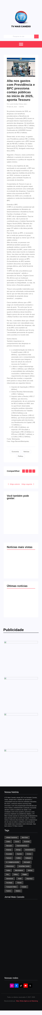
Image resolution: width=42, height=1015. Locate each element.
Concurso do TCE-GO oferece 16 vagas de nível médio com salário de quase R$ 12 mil (27, 515)
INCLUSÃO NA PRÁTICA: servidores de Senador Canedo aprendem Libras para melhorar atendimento (28, 600)
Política (20, 456)
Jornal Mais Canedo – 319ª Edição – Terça (19, 958)
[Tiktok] (21, 986)
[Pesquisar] (36, 36)
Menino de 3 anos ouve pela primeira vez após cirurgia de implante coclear (14, 517)
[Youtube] (26, 986)
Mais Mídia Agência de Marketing (27, 1001)
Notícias (26, 451)
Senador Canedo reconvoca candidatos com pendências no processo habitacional (14, 602)
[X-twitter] (30, 986)
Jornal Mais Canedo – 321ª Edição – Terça (19, 934)
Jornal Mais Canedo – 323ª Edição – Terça (19, 910)
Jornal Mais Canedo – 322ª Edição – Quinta (19, 922)
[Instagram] (12, 986)
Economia (15, 451)
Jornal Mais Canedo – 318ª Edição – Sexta (19, 970)
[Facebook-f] (16, 986)
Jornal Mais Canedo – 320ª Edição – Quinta (19, 946)
